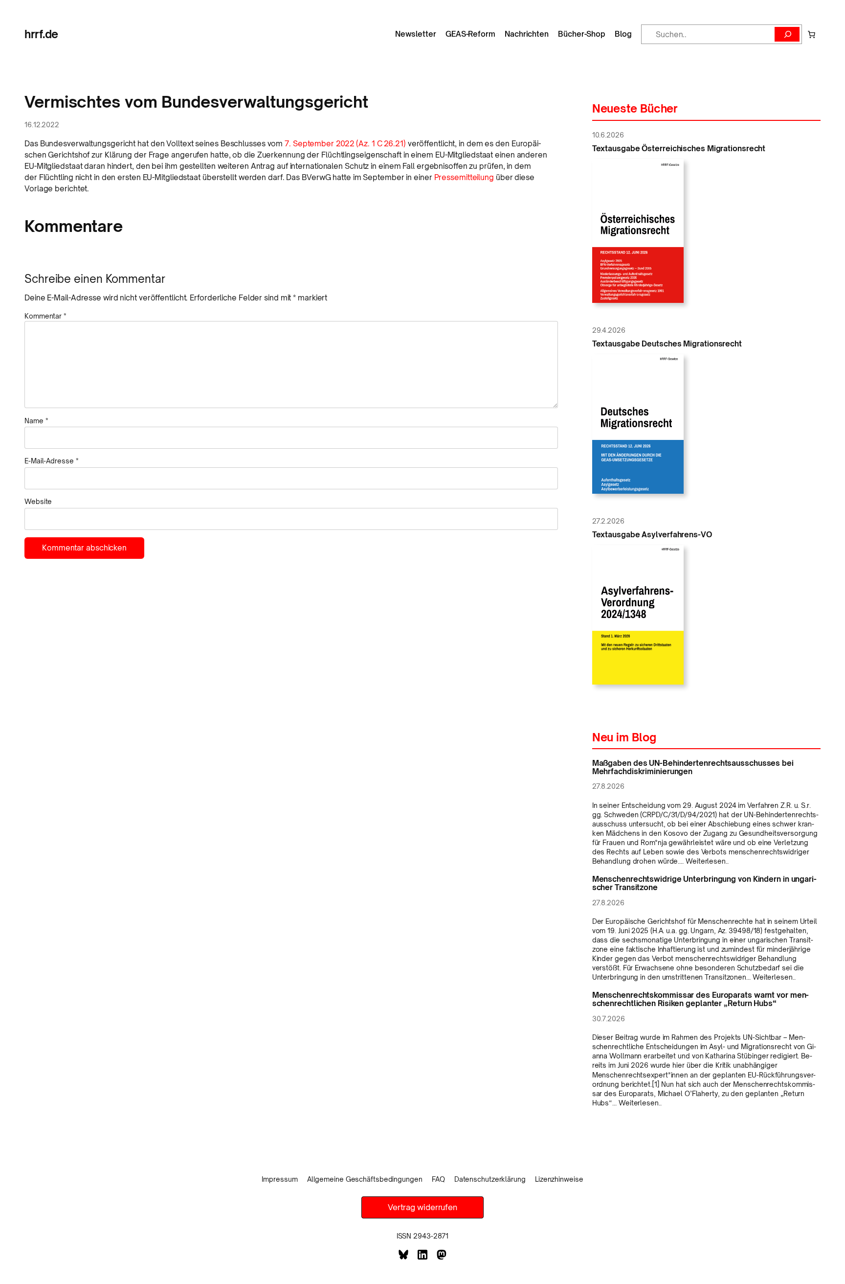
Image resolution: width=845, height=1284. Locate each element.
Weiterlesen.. (707, 861)
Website (38, 501)
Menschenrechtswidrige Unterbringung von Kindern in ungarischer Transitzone (704, 883)
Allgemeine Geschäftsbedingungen (364, 1179)
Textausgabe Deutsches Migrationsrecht (667, 344)
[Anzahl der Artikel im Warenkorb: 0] (811, 34)
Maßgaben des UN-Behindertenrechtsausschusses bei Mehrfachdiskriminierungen (693, 767)
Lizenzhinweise (559, 1179)
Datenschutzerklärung (490, 1179)
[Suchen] (787, 34)
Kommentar (45, 316)
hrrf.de (41, 34)
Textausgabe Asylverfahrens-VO (652, 534)
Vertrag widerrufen (422, 1207)
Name (36, 420)
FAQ (438, 1179)
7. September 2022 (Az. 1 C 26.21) (345, 143)
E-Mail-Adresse (51, 461)
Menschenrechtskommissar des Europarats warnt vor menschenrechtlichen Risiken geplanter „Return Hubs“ (700, 999)
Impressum (279, 1179)
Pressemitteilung (464, 177)
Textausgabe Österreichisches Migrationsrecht (679, 148)
